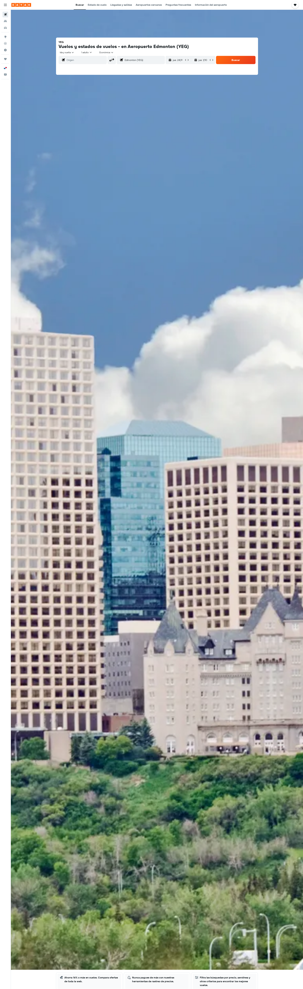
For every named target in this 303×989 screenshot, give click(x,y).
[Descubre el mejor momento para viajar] (5, 50)
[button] (5, 4)
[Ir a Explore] (5, 37)
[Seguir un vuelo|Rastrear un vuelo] (5, 43)
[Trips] (5, 59)
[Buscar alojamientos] (5, 21)
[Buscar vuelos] (5, 14)
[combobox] (67, 52)
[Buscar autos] (5, 28)
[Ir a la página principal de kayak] (21, 5)
